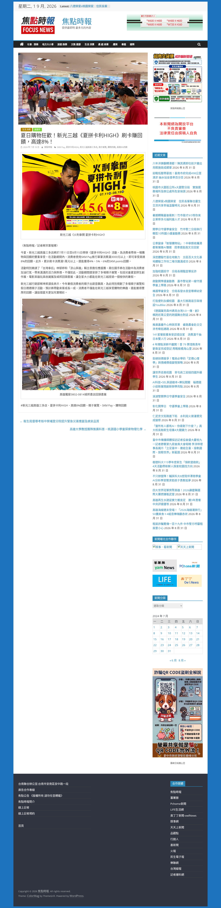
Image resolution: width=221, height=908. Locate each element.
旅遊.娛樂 (62, 44)
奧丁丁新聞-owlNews (183, 815)
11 (176, 633)
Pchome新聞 (178, 804)
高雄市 (37, 129)
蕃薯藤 (174, 798)
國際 (132, 44)
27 (190, 645)
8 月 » (182, 660)
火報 (173, 851)
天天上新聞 (177, 827)
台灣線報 (175, 868)
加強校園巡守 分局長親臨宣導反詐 (175, 271)
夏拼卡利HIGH (72, 147)
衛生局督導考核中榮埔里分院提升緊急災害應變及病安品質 (59, 421)
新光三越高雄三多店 (88, 147)
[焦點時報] (21, 44)
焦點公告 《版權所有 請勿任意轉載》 (41, 795)
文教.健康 (76, 44)
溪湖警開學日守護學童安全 (169, 396)
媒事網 (174, 821)
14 (197, 633)
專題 (124, 44)
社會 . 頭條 (32, 44)
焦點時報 (77, 21)
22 (155, 645)
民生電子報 (177, 857)
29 (155, 651)
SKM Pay (61, 147)
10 (169, 633)
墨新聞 (174, 845)
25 (176, 645)
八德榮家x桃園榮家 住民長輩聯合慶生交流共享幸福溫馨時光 (89, 7)
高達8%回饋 (122, 147)
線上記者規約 (26, 813)
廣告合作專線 (26, 790)
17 (169, 639)
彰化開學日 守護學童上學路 (170, 406)
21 (197, 639)
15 (155, 639)
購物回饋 (112, 147)
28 (197, 645)
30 (162, 651)
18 (176, 639)
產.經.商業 (103, 44)
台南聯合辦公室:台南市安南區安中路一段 (43, 784)
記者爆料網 (177, 874)
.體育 (115, 44)
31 (169, 651)
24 (169, 645)
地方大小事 (48, 44)
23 (162, 645)
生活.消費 (89, 44)
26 (183, 645)
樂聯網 (174, 863)
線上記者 (23, 807)
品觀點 (174, 833)
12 (183, 633)
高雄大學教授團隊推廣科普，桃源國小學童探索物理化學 (108, 429)
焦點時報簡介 (26, 801)
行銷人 (174, 839)
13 (190, 633)
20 (190, 639)
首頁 (21, 826)
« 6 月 (173, 660)
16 (162, 639)
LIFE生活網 (177, 809)
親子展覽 (102, 147)
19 (183, 639)
